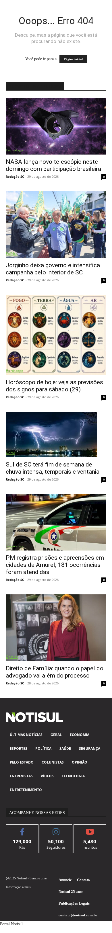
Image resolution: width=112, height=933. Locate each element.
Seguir (56, 829)
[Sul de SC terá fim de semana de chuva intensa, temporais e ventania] (56, 434)
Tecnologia (15, 150)
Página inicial (73, 59)
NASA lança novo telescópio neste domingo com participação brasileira (53, 165)
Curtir (22, 829)
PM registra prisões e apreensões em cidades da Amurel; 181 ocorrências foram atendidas (55, 564)
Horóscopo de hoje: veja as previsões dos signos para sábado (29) (54, 386)
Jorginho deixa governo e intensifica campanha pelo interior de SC (53, 269)
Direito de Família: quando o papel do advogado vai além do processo (54, 672)
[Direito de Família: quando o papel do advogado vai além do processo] (56, 627)
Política (12, 253)
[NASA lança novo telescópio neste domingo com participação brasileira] (56, 126)
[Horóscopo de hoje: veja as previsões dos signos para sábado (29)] (56, 335)
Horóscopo (14, 370)
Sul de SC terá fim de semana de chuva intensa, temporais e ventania (52, 468)
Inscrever (90, 829)
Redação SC (15, 176)
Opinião (12, 656)
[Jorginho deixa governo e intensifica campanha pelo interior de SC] (56, 224)
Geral (10, 452)
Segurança (15, 546)
